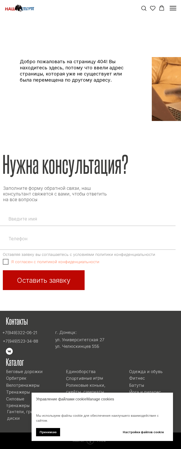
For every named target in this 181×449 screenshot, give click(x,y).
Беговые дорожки (24, 371)
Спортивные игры (84, 378)
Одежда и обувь (146, 371)
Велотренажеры (23, 385)
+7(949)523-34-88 (20, 341)
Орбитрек (16, 378)
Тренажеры (18, 392)
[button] (144, 8)
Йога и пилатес (145, 392)
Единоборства (81, 371)
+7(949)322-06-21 (19, 332)
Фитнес (137, 378)
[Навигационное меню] (173, 8)
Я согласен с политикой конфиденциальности (55, 261)
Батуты (136, 385)
